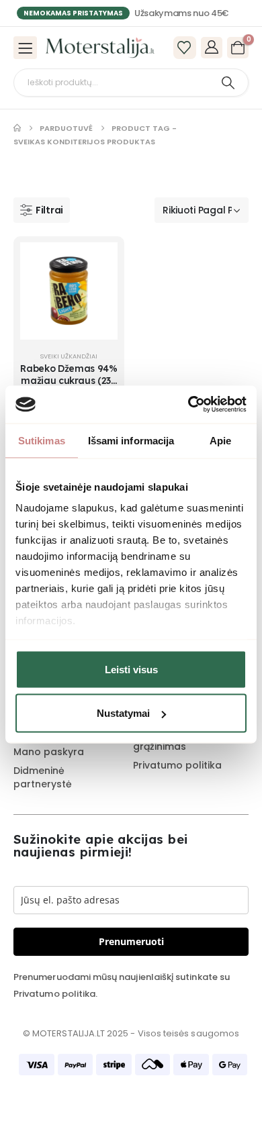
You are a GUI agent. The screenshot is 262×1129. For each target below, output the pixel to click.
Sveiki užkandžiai (68, 356)
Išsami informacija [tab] (131, 440)
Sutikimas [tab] (41, 440)
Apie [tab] (220, 440)
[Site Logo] (100, 48)
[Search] (228, 82)
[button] (41, 210)
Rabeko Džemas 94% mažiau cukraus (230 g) (68, 380)
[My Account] (212, 47)
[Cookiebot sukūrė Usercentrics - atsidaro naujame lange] (188, 404)
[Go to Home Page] (17, 128)
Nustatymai (123, 713)
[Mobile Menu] (25, 47)
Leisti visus (131, 669)
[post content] (69, 291)
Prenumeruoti (131, 941)
